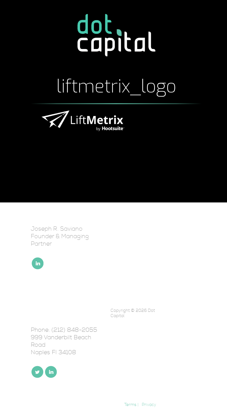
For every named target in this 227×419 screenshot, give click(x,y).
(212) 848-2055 (74, 330)
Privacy (149, 404)
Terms (130, 404)
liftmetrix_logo (116, 86)
